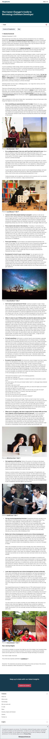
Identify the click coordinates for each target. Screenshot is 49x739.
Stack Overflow (29, 93)
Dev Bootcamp (10, 148)
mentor (31, 90)
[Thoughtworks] (6, 1)
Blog (19, 29)
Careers (3, 714)
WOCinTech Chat (11, 458)
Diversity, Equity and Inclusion (9, 712)
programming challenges (26, 77)
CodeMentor (24, 658)
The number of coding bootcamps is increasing (20, 40)
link (17, 148)
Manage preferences (24, 736)
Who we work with (6, 704)
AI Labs (3, 706)
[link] (24, 685)
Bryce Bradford (11, 300)
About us (4, 696)
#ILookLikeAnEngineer (9, 94)
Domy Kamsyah (11, 642)
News (3, 709)
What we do (4, 699)
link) (17, 300)
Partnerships (4, 701)
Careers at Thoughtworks (9, 29)
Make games (10, 77)
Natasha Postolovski (9, 33)
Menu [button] (44, 1)
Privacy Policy (27, 734)
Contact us (4, 717)
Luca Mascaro (10, 211)
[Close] (47, 726)
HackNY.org (10, 515)
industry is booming (25, 48)
